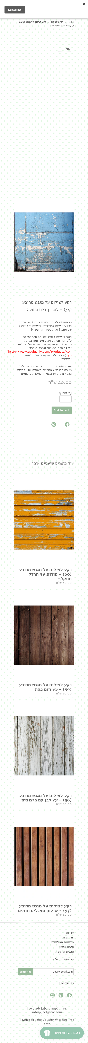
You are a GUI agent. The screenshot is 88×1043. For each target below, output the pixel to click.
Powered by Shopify (32, 1020)
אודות (70, 932)
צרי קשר (68, 937)
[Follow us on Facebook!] (70, 996)
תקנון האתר (66, 947)
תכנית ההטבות (64, 951)
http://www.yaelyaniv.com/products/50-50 (40, 353)
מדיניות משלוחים (62, 942)
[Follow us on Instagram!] (53, 996)
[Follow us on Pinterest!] (62, 996)
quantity (65, 393)
